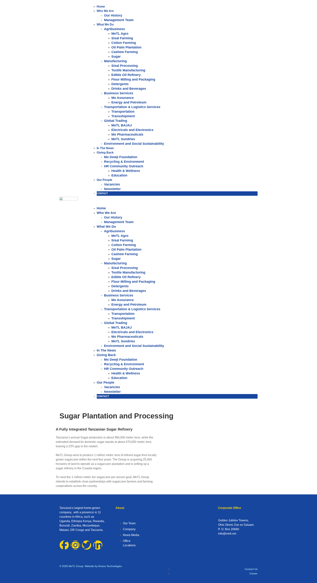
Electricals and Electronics (132, 130)
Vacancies (112, 184)
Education (119, 175)
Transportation (122, 111)
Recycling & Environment (124, 161)
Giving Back (105, 152)
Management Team (119, 20)
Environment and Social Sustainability (134, 143)
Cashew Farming (124, 52)
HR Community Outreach (123, 166)
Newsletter (112, 189)
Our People (104, 179)
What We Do (105, 24)
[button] (173, 201)
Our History (113, 15)
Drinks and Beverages (128, 88)
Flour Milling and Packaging (133, 79)
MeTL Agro (119, 33)
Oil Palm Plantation (126, 47)
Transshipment (123, 116)
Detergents (120, 84)
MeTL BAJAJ (121, 125)
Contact (102, 193)
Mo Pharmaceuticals (127, 134)
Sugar (116, 56)
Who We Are (105, 10)
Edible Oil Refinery (126, 75)
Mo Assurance (122, 98)
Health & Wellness (125, 171)
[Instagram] (75, 545)
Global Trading (115, 121)
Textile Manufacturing (128, 70)
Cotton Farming (123, 43)
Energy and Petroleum (128, 102)
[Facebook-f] (64, 545)
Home (101, 6)
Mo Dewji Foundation (120, 157)
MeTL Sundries (123, 139)
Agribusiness (114, 29)
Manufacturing (115, 61)
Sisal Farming (122, 38)
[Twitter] (86, 545)
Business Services (118, 93)
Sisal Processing (124, 66)
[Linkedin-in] (98, 545)
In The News (105, 148)
